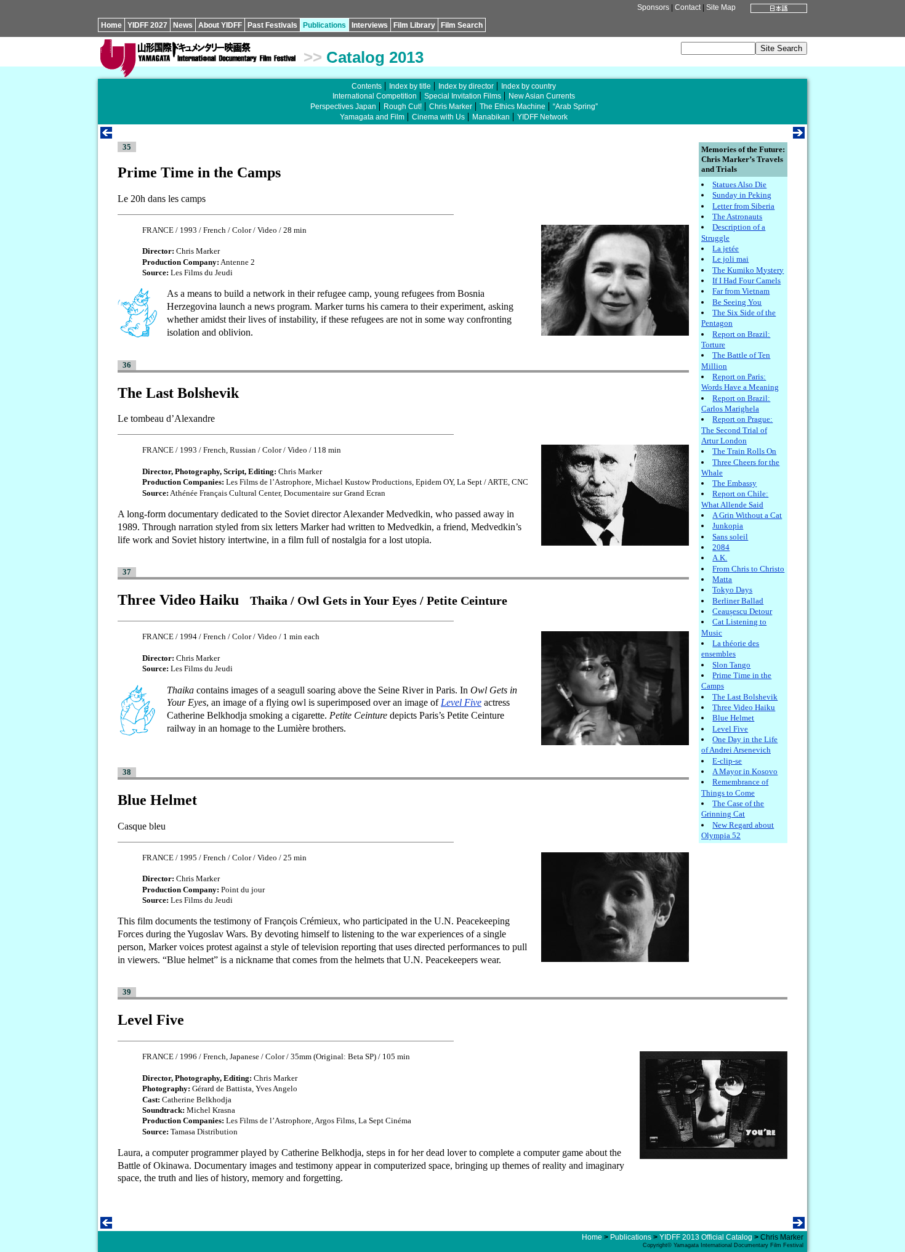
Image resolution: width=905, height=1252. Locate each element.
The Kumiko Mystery (748, 270)
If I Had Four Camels (746, 280)
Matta (722, 579)
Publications (324, 25)
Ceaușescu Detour (742, 611)
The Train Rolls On (744, 451)
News (183, 25)
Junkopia (727, 525)
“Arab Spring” (575, 106)
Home (111, 25)
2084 (721, 547)
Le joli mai (730, 259)
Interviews (370, 25)
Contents (367, 86)
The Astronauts (737, 216)
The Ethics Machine (512, 106)
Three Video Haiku (743, 707)
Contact (688, 7)
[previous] (106, 135)
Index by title (410, 86)
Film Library (414, 25)
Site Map (721, 7)
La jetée (725, 248)
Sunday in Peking (741, 195)
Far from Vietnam (741, 291)
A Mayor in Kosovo (745, 771)
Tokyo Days (732, 589)
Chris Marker (450, 106)
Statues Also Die (739, 184)
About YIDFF (220, 25)
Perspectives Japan (343, 106)
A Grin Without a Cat (747, 515)
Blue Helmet (733, 717)
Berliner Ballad (737, 600)
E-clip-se (727, 760)
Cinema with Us (438, 117)
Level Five (730, 728)
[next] (799, 135)
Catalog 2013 (375, 57)
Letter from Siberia (743, 206)
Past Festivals (272, 25)
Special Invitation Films (462, 96)
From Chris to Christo (748, 568)
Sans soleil (730, 536)
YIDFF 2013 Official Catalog (705, 1237)
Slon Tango (731, 664)
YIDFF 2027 (147, 25)
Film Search (462, 25)
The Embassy (734, 483)
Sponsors (653, 7)
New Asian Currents (542, 96)
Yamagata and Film (372, 117)
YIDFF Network (542, 117)
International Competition (374, 96)
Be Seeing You (737, 302)
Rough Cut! (403, 106)
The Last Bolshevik (745, 696)
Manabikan (491, 117)
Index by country (528, 86)
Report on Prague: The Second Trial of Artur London (737, 429)
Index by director (466, 86)
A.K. (719, 557)
